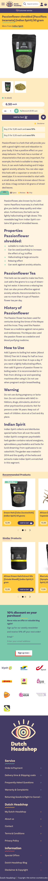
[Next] (30, 530)
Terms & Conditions (23, 833)
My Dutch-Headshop (23, 811)
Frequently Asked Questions (23, 782)
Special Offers (23, 855)
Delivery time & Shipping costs (23, 775)
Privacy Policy (23, 840)
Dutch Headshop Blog (23, 862)
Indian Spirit (17, 26)
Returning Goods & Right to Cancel (23, 797)
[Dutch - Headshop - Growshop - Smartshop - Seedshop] (13, 4)
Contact (23, 826)
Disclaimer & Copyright (23, 869)
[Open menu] (3, 4)
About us (23, 819)
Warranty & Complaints (23, 789)
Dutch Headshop (7, 878)
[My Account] (41, 4)
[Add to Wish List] (43, 117)
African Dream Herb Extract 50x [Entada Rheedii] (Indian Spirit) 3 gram (18, 579)
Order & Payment (23, 768)
